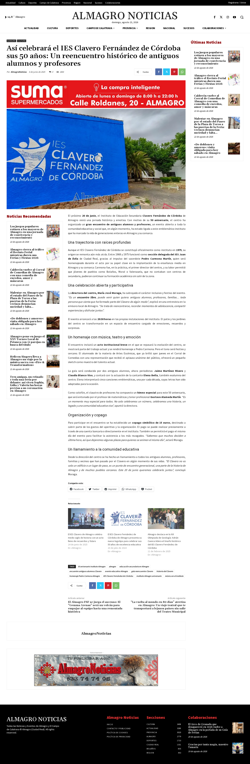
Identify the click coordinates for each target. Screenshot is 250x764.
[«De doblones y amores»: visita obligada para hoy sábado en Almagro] (53, 323)
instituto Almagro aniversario (149, 576)
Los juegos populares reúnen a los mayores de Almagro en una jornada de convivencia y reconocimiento (26, 232)
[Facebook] (214, 17)
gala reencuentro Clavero (142, 571)
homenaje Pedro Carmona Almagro (84, 576)
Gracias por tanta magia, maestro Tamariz (208, 746)
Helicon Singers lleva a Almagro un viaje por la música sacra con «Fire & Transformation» (27, 361)
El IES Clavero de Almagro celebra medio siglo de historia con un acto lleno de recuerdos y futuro (86, 538)
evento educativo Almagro (116, 571)
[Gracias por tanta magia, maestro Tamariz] (237, 748)
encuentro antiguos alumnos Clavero (85, 571)
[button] (242, 17)
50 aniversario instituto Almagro (91, 566)
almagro (112, 566)
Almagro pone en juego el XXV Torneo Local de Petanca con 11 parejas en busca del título (27, 341)
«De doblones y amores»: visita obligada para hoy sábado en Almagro (27, 321)
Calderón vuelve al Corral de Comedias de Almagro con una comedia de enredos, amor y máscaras (27, 275)
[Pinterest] (174, 71)
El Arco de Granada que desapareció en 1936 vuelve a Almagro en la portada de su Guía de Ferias (208, 728)
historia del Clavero (164, 571)
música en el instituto (174, 576)
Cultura (22, 41)
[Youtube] (234, 17)
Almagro (11, 41)
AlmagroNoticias (19, 71)
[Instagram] (227, 17)
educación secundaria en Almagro (134, 566)
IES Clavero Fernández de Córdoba (118, 576)
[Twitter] (221, 17)
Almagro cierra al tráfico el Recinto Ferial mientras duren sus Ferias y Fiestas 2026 (27, 254)
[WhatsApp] (182, 71)
